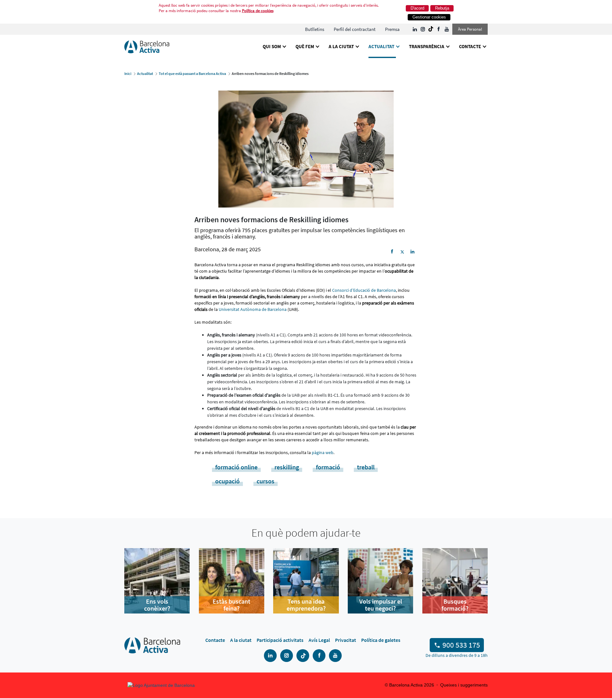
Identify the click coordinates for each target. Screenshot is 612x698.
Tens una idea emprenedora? (306, 605)
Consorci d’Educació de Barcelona (364, 290)
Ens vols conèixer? (157, 605)
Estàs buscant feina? (231, 605)
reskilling (286, 467)
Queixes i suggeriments (464, 684)
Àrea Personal (470, 29)
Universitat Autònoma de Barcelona (253, 309)
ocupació (227, 481)
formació (328, 467)
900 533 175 (461, 645)
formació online (236, 467)
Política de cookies (257, 10)
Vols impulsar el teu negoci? (380, 605)
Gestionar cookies (429, 17)
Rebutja (442, 8)
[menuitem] (314, 29)
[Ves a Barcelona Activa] (146, 46)
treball (366, 467)
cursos (265, 481)
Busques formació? (455, 605)
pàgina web (322, 452)
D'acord (417, 8)
